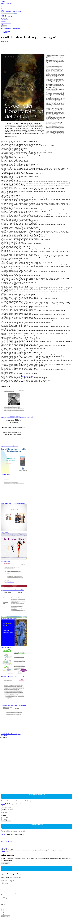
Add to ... (3, 26)
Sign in (3, 804)
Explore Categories (6, 3)
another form (16, 877)
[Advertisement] (36, 46)
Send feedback (5, 863)
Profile (2, 24)
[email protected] (27, 376)
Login (2, 10)
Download (4, 735)
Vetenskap (7, 31)
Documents (4, 841)
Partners (7, 848)
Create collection (5, 821)
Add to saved (16, 28)
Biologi (6, 32)
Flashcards (4, 16)
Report (3, 848)
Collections (10, 16)
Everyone (5, 817)
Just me (5, 819)
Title (2, 805)
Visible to (3, 815)
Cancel (3, 916)
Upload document (6, 11)
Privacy (3, 851)
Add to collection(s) (6, 28)
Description (7, 809)
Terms (7, 851)
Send (8, 916)
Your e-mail (4, 895)
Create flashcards (16, 11)
